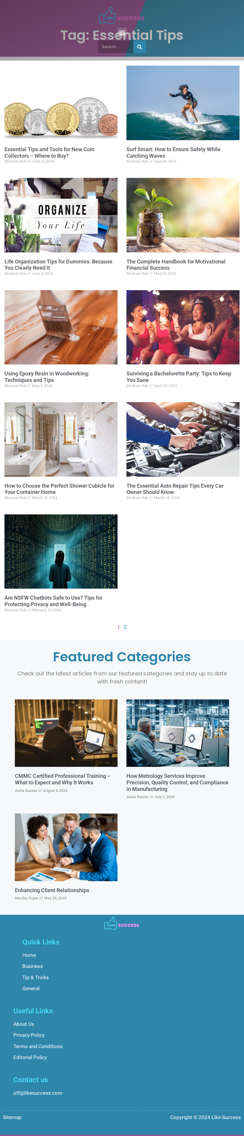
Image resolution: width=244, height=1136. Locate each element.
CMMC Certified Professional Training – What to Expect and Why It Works (62, 779)
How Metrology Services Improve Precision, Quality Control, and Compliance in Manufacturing (177, 782)
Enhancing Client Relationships (52, 890)
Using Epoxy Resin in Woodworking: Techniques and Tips (46, 376)
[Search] (139, 46)
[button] (122, 32)
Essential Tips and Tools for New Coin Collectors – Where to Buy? (49, 152)
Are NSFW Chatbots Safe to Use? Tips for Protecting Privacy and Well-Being (53, 601)
